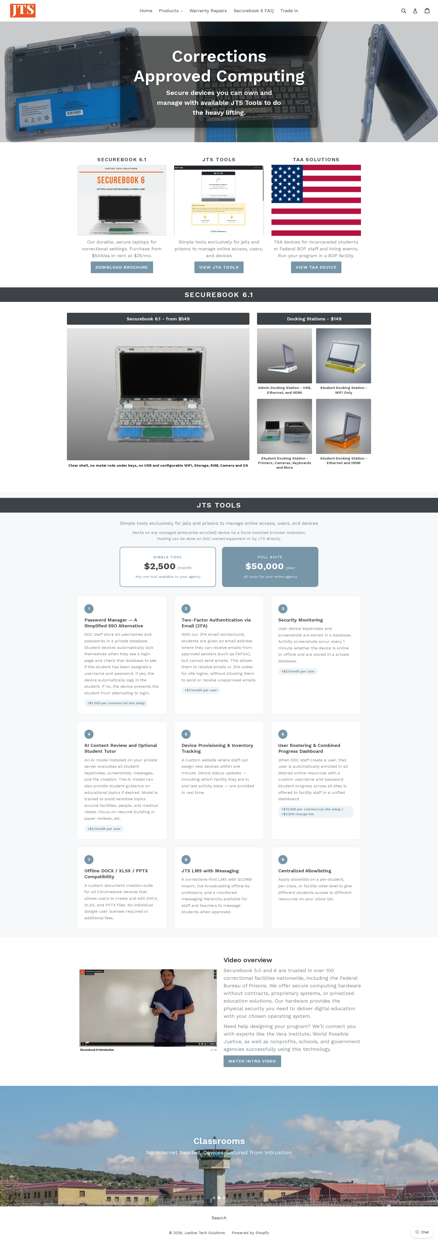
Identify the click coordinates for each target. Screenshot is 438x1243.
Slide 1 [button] (213, 1197)
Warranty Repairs (208, 10)
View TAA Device (316, 267)
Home (146, 10)
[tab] (213, 1197)
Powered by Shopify (250, 1233)
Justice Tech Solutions (204, 1233)
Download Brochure (122, 267)
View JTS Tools (219, 267)
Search (219, 1217)
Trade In (289, 10)
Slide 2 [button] (219, 1197)
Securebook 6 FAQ (253, 10)
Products (172, 10)
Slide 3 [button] (224, 1197)
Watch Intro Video (252, 1061)
